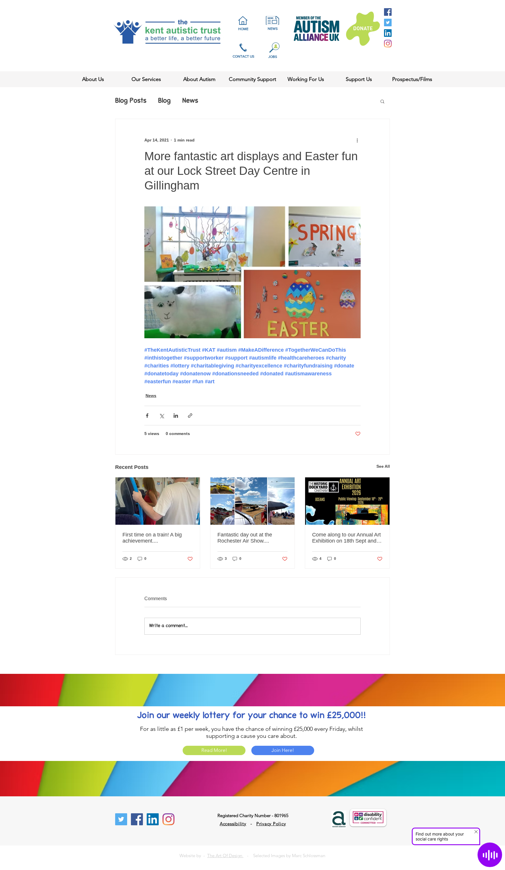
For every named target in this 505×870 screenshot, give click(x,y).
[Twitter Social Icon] (388, 22)
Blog (164, 101)
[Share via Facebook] (147, 415)
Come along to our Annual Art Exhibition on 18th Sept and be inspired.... (346, 538)
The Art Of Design (225, 855)
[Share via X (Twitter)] (161, 415)
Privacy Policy (271, 823)
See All (383, 466)
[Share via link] (190, 415)
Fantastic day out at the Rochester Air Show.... (244, 538)
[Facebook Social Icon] (388, 12)
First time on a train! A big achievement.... (152, 538)
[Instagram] (388, 43)
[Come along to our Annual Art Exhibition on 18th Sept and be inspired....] (347, 501)
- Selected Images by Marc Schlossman (284, 855)
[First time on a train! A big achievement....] (157, 501)
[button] (382, 101)
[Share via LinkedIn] (176, 415)
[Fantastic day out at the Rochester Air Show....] (252, 501)
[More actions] (357, 140)
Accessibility (233, 823)
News (190, 101)
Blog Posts (130, 101)
